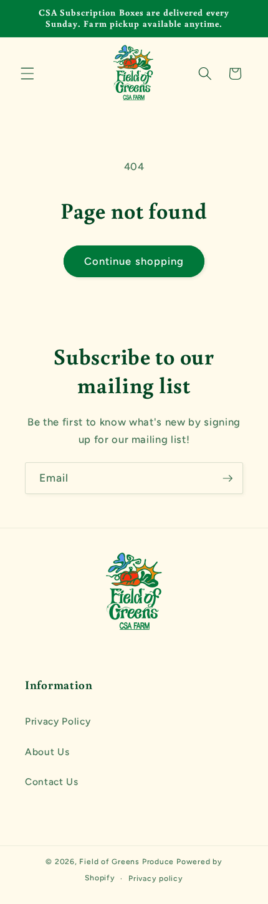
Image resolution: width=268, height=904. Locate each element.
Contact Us (52, 781)
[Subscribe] (227, 478)
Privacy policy (155, 878)
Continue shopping (134, 261)
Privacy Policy (57, 721)
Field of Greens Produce (126, 861)
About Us (47, 752)
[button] (27, 73)
